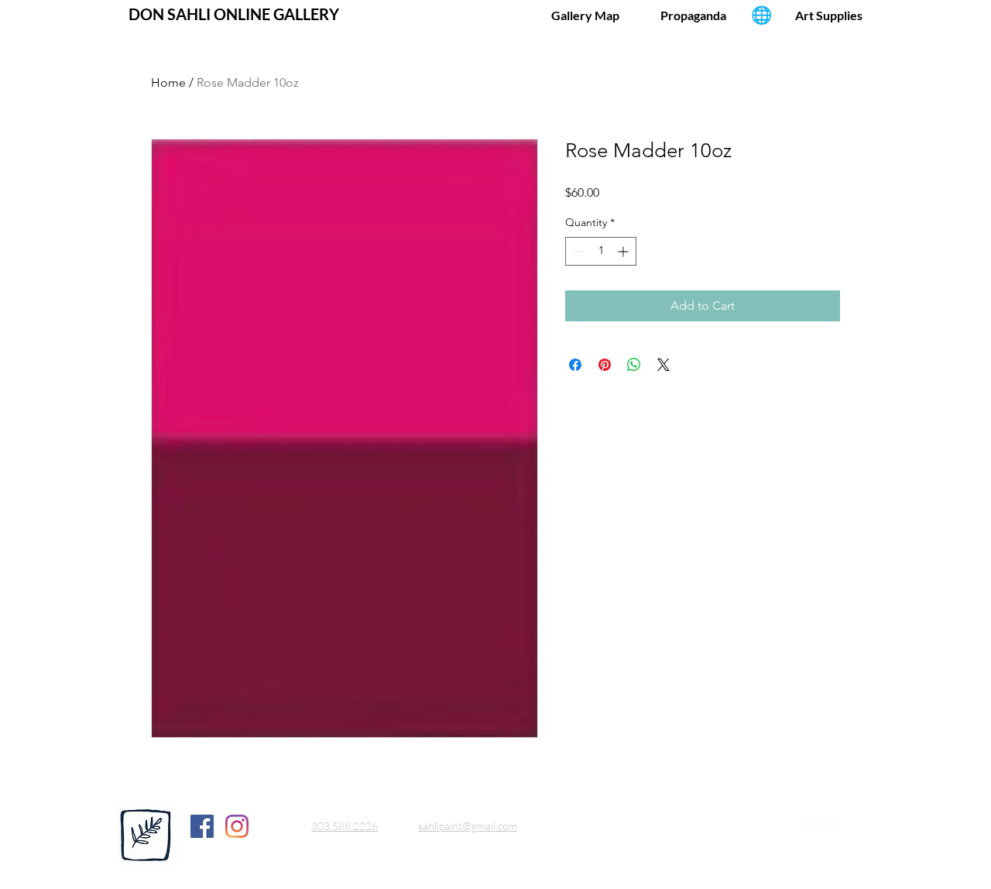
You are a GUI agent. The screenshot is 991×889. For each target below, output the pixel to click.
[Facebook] (202, 826)
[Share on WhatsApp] (634, 364)
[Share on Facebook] (575, 364)
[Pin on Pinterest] (604, 364)
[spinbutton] (601, 251)
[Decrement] (577, 251)
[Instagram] (237, 826)
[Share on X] (663, 364)
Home (168, 82)
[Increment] (624, 251)
